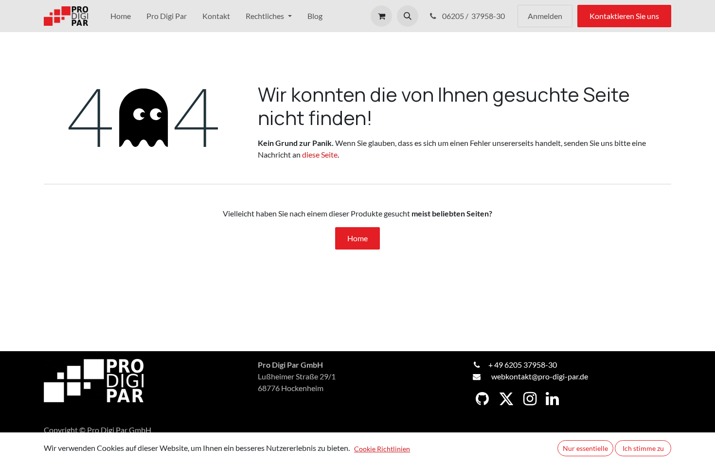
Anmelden (545, 15)
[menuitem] (121, 16)
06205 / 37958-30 (474, 15)
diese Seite (320, 154)
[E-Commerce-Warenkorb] (381, 16)
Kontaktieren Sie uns (624, 15)
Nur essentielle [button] (585, 448)
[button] (407, 16)
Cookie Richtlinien (382, 449)
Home (357, 238)
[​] (482, 399)
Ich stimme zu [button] (643, 448)
